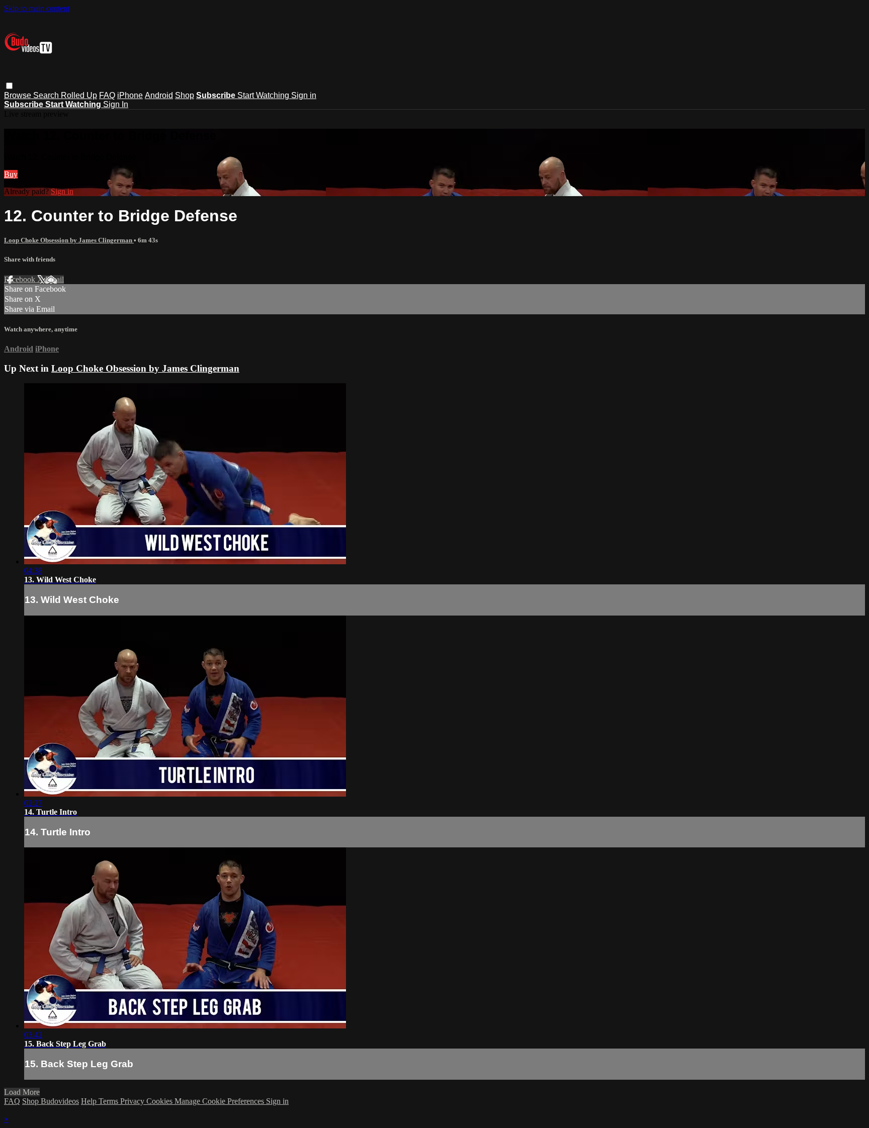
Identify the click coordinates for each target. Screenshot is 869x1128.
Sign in (303, 95)
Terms (109, 1101)
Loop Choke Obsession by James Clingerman (69, 240)
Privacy (133, 1101)
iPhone (130, 95)
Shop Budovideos (50, 1101)
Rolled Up (79, 95)
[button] (9, 85)
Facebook (20, 279)
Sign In (115, 104)
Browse (18, 95)
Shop (184, 95)
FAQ (107, 95)
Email (54, 279)
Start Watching (264, 95)
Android (159, 95)
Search (47, 95)
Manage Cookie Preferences (220, 1101)
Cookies (160, 1101)
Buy (11, 174)
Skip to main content (36, 8)
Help (90, 1101)
